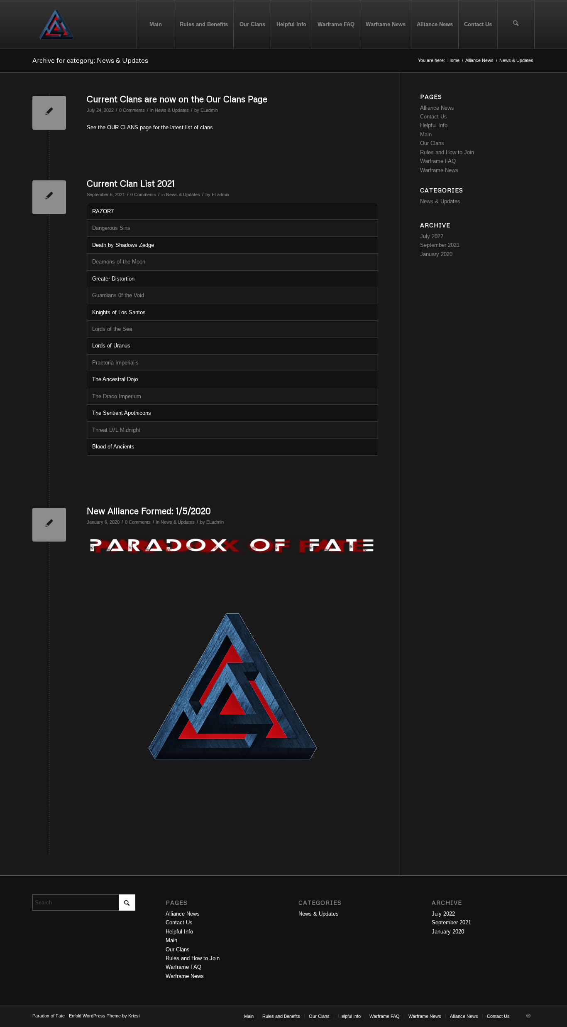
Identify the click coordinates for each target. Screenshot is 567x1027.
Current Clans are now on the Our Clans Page (177, 99)
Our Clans (432, 143)
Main (426, 134)
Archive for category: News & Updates (90, 60)
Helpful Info (433, 125)
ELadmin (209, 110)
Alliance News (437, 108)
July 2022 (431, 236)
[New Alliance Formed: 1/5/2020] (49, 525)
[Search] (516, 24)
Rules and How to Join (447, 152)
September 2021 (439, 245)
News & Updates (172, 110)
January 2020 (436, 254)
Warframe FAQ (438, 161)
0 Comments (132, 110)
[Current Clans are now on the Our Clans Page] (49, 113)
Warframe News (439, 170)
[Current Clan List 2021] (49, 197)
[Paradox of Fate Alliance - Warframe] (56, 24)
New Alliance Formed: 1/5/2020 (149, 510)
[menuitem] (155, 24)
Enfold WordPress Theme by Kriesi (104, 1015)
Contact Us (433, 116)
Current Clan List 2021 (131, 183)
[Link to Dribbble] (528, 1016)
